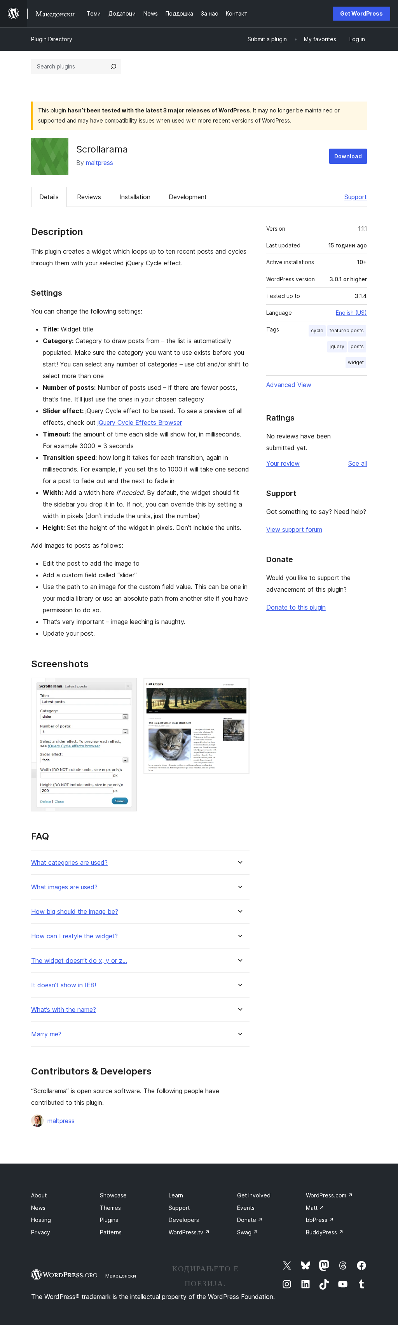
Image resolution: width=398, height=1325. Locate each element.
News (38, 1207)
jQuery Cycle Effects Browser (140, 422)
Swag (247, 1232)
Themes (110, 1207)
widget (356, 362)
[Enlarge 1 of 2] (127, 688)
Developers (184, 1219)
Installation (134, 197)
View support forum (294, 529)
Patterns (111, 1232)
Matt (315, 1207)
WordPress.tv (189, 1232)
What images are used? (64, 887)
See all (357, 463)
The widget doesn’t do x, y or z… (79, 960)
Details (49, 197)
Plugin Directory (51, 39)
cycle (317, 330)
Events (246, 1207)
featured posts (347, 330)
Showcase (113, 1195)
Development (188, 197)
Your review (283, 463)
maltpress (99, 163)
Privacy (40, 1232)
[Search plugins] (113, 66)
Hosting (41, 1219)
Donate (250, 1219)
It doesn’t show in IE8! (63, 985)
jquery (337, 346)
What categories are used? (69, 862)
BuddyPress (325, 1232)
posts (357, 346)
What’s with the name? (63, 1009)
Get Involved (254, 1195)
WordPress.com (329, 1195)
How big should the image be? (74, 911)
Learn (176, 1195)
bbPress (320, 1219)
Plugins (109, 1219)
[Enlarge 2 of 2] (239, 688)
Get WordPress (361, 13)
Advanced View (288, 385)
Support (355, 197)
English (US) (351, 312)
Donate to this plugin (296, 607)
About (39, 1195)
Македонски (120, 1275)
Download (348, 156)
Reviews (89, 197)
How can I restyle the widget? (74, 936)
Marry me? (46, 1034)
